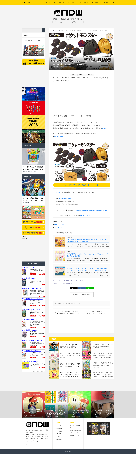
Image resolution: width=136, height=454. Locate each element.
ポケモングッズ (77, 303)
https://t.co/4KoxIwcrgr (65, 198)
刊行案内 (106, 2)
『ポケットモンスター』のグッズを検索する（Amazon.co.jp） (82, 185)
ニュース (36, 2)
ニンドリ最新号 (27, 40)
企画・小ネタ (62, 2)
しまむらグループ (59, 227)
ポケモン (71, 303)
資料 (92, 2)
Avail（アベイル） (59, 224)
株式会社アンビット (75, 435)
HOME (29, 2)
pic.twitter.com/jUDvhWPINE (98, 210)
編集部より (98, 2)
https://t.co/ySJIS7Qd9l (83, 210)
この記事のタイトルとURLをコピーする (82, 294)
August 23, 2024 (85, 215)
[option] (33, 409)
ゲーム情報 (44, 2)
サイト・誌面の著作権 (75, 430)
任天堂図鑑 (71, 2)
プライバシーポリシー (75, 433)
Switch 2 (86, 2)
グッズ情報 (61, 66)
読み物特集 (59, 428)
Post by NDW (25, 238)
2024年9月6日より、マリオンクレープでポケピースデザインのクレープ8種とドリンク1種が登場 (87, 255)
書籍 (39, 40)
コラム (58, 436)
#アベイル (58, 192)
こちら (104, 128)
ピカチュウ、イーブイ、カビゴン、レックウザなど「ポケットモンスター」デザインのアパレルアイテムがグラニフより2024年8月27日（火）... (87, 269)
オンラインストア (59, 136)
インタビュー (52, 2)
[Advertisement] (81, 96)
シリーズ (78, 2)
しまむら (67, 303)
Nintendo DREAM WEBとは (76, 426)
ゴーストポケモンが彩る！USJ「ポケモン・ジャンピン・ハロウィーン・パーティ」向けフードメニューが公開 (88, 240)
